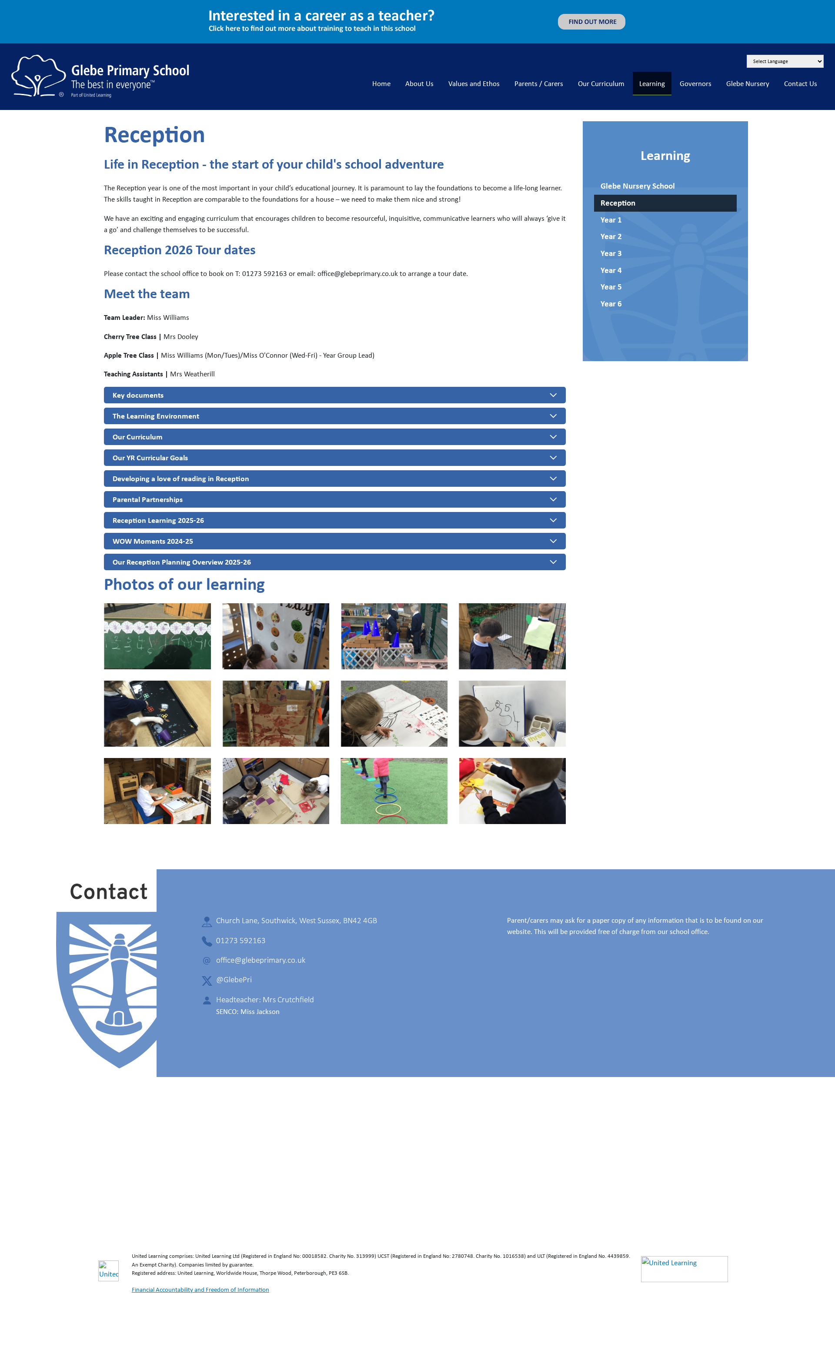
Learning (652, 83)
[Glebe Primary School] (100, 75)
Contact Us (800, 83)
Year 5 (611, 286)
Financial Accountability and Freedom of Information (200, 1289)
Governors (695, 83)
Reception (618, 202)
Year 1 (611, 219)
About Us (419, 83)
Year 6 (611, 303)
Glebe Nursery (747, 83)
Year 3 (611, 253)
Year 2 (611, 236)
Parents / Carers (538, 83)
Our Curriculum (601, 83)
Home (381, 83)
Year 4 (611, 270)
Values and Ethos (474, 83)
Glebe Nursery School (638, 185)
